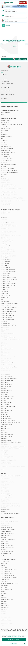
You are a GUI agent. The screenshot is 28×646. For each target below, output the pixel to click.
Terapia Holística (5, 615)
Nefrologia (4, 388)
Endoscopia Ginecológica (7, 315)
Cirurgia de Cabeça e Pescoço (8, 277)
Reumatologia (4, 454)
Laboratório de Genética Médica (9, 170)
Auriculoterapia (5, 561)
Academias (3, 519)
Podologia (3, 597)
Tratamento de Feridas (6, 623)
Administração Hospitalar (7, 222)
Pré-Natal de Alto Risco (7, 599)
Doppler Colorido (5, 150)
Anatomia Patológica (6, 120)
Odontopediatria (5, 499)
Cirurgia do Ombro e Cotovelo (8, 283)
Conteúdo (4, 79)
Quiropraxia (4, 611)
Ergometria (4, 321)
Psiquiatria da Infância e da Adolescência (11, 442)
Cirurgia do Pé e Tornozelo (8, 285)
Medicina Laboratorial (6, 364)
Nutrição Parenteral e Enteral (9, 406)
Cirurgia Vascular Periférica (8, 269)
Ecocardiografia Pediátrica (8, 152)
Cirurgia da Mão (5, 275)
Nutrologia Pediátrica (6, 410)
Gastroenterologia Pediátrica (8, 325)
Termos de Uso (5, 81)
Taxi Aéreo (3, 549)
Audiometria (4, 126)
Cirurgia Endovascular (6, 253)
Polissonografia (5, 180)
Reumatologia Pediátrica (7, 456)
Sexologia (3, 613)
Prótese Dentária (5, 509)
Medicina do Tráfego (6, 386)
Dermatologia (4, 297)
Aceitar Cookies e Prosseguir (14, 639)
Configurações (13, 643)
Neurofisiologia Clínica (7, 398)
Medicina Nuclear (5, 368)
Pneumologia (4, 432)
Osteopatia (3, 593)
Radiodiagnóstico (5, 444)
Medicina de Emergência (7, 376)
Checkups (3, 138)
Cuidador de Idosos (6, 531)
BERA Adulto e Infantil (6, 128)
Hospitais (3, 114)
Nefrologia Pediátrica (6, 390)
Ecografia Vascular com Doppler (9, 303)
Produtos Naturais (5, 543)
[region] (14, 639)
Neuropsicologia (5, 587)
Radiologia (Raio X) (5, 182)
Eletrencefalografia (6, 156)
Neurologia (4, 400)
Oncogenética (4, 414)
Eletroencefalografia (6, 305)
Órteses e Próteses (6, 553)
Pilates (2, 595)
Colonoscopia (4, 293)
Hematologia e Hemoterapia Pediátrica (10, 339)
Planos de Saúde (5, 541)
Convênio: (6, 19)
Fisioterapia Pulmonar (6, 573)
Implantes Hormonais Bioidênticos (9, 583)
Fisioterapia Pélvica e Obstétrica (9, 577)
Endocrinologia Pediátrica (7, 309)
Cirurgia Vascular (5, 267)
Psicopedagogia (5, 607)
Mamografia (4, 174)
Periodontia (4, 507)
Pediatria (3, 430)
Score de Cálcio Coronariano (8, 186)
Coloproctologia (5, 295)
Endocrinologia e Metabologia (8, 311)
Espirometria (4, 162)
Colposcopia (4, 144)
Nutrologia (4, 408)
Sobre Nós (4, 74)
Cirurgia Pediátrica (5, 261)
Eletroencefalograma (6, 158)
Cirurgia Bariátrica (5, 247)
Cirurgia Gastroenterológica (8, 255)
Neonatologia (4, 392)
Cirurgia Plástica (5, 263)
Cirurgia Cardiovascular (7, 249)
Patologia (3, 426)
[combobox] (10, 16)
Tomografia (4, 190)
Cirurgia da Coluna (5, 273)
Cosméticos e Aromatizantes (8, 529)
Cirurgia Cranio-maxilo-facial (8, 251)
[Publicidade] (14, 6)
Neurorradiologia (5, 404)
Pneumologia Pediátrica (7, 434)
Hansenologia (4, 335)
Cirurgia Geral (4, 257)
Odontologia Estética (6, 495)
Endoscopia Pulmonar (6, 317)
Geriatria (3, 331)
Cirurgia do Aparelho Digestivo (9, 279)
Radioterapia (4, 450)
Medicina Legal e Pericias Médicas (9, 366)
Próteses (3, 511)
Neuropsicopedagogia (6, 589)
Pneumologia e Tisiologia (7, 436)
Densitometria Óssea (6, 146)
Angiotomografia (5, 122)
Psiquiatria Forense (6, 440)
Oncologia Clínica (5, 416)
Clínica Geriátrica (5, 525)
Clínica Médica (4, 291)
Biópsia (2, 132)
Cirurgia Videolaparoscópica (8, 271)
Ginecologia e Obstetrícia (7, 333)
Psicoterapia (4, 609)
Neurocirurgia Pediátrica (7, 396)
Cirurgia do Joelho (5, 281)
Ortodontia (4, 501)
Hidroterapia (4, 581)
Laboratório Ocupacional (7, 168)
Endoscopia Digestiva (6, 313)
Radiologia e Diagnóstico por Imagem (10, 448)
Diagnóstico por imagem (7, 148)
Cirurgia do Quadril (6, 287)
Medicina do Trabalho (6, 384)
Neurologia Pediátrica (6, 402)
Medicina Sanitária (5, 374)
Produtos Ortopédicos (7, 545)
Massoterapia (4, 585)
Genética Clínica (5, 327)
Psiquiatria (3, 438)
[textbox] (10, 16)
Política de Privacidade (7, 83)
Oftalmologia (4, 412)
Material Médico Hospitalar (8, 539)
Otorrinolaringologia (6, 424)
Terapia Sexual (4, 619)
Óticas (2, 555)
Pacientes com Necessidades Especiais (10, 505)
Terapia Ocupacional (6, 617)
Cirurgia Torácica (5, 265)
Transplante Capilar (6, 621)
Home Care (3, 537)
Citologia (3, 142)
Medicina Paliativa (5, 370)
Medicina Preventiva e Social (8, 372)
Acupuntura (4, 220)
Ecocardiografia (5, 301)
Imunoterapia (4, 166)
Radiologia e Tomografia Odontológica (11, 513)
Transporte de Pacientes (7, 551)
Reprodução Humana (6, 452)
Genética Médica (5, 329)
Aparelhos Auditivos (6, 523)
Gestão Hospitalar (5, 112)
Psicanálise (4, 601)
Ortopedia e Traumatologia (8, 420)
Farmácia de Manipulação (7, 533)
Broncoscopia (4, 134)
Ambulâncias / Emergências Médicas (10, 521)
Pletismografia (4, 178)
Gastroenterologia (6, 323)
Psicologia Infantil (5, 605)
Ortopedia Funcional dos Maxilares (10, 503)
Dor (2, 299)
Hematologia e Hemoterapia (8, 337)
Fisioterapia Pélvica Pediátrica (8, 575)
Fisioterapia (4, 567)
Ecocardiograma (5, 154)
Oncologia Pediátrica (6, 418)
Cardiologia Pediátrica (6, 245)
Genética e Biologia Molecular (8, 164)
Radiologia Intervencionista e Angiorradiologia (13, 446)
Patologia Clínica (5, 428)
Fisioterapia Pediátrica (6, 571)
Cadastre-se (4, 98)
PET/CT (2, 176)
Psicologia (3, 603)
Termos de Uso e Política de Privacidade (15, 636)
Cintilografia (4, 140)
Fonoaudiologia (5, 579)
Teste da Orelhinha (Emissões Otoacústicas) (12, 188)
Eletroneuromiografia (6, 160)
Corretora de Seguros (7, 527)
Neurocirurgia (4, 394)
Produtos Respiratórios (7, 547)
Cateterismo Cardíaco (6, 136)
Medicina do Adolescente (7, 380)
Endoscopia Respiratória (7, 319)
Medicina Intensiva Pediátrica (8, 362)
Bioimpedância (4, 130)
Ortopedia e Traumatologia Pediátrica (10, 422)
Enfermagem (4, 563)
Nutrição (3, 591)
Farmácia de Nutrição (6, 535)
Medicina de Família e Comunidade (9, 378)
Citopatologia (4, 289)
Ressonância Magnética (7, 184)
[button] (2, 2)
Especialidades (5, 76)
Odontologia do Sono (6, 497)
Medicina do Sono (5, 382)
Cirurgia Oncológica (6, 259)
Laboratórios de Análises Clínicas (9, 172)
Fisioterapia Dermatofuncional (9, 569)
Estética (3, 565)
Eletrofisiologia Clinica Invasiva (9, 307)
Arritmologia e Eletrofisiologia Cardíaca (11, 124)
